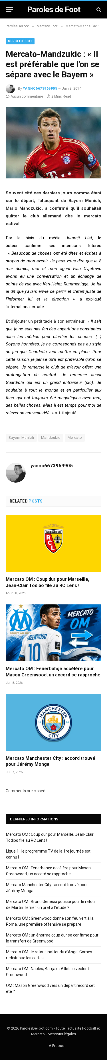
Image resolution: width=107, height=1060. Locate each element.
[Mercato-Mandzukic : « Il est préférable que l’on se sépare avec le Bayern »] (53, 177)
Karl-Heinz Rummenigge (65, 284)
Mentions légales (62, 1034)
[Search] (98, 9)
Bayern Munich (21, 437)
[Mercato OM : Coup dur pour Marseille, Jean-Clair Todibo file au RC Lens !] (53, 543)
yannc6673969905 (40, 88)
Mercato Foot (20, 41)
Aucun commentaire (27, 96)
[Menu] (9, 9)
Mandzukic (50, 437)
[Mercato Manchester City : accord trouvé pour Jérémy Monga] (53, 722)
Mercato (75, 437)
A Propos (56, 1045)
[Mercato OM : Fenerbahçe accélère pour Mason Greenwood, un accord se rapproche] (53, 632)
